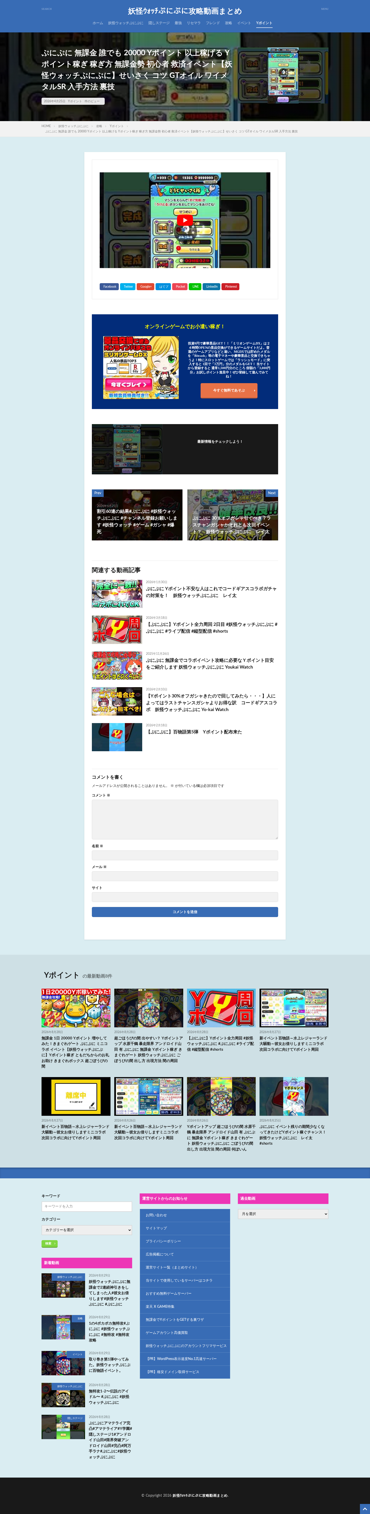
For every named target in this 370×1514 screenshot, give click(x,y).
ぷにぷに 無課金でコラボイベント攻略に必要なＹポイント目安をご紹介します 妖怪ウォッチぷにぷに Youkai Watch (210, 664)
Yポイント (264, 23)
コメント (101, 795)
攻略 (228, 23)
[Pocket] (180, 286)
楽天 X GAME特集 (160, 1306)
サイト (97, 888)
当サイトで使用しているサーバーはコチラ (179, 1280)
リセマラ (194, 23)
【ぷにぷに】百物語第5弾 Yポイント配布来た (194, 732)
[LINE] (195, 286)
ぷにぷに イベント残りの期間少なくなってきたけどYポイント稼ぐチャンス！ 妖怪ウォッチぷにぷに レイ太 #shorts (294, 1135)
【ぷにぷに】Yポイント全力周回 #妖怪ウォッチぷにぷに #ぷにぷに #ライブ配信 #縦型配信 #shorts (220, 1043)
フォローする (220, 448)
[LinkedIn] (211, 286)
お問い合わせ (156, 1215)
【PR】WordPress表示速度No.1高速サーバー (181, 1359)
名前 (97, 846)
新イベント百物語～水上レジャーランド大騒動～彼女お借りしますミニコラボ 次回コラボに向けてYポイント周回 (293, 1043)
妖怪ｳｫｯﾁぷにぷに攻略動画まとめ (185, 11)
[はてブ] (163, 286)
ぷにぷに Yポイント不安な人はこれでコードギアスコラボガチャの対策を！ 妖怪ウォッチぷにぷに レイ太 (211, 592)
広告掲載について (160, 1254)
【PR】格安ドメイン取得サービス (172, 1372)
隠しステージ (159, 23)
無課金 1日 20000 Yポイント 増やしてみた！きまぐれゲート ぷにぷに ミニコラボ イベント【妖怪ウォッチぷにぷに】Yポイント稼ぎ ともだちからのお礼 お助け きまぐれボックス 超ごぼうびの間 (75, 1052)
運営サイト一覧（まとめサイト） (172, 1267)
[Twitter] (127, 286)
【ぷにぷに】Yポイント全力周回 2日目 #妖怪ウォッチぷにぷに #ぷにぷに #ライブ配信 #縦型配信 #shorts (211, 628)
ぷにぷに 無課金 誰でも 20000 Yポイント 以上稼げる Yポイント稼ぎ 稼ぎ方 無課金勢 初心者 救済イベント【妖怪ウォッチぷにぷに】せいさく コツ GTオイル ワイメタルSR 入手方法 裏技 (171, 131)
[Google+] (145, 286)
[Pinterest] (230, 286)
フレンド (213, 23)
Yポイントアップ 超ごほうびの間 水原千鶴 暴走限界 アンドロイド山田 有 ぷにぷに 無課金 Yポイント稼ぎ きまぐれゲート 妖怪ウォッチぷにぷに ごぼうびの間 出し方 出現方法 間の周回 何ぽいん (221, 1138)
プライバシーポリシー (163, 1241)
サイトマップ (156, 1228)
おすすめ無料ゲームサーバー (169, 1293)
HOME (46, 126)
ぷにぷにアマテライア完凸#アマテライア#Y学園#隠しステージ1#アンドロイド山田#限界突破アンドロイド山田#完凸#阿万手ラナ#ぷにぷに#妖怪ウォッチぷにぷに (110, 1440)
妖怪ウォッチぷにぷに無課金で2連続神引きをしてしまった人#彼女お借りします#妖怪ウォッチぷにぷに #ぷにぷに (109, 1293)
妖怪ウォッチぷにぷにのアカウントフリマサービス (186, 1346)
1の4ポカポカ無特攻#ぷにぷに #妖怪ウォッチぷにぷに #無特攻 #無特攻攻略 (109, 1332)
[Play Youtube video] (185, 220)
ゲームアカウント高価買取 (167, 1333)
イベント (244, 23)
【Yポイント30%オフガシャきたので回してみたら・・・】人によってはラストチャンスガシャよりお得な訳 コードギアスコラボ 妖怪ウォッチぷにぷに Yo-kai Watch (211, 703)
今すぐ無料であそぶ (229, 390)
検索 (48, 1243)
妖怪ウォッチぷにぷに (125, 23)
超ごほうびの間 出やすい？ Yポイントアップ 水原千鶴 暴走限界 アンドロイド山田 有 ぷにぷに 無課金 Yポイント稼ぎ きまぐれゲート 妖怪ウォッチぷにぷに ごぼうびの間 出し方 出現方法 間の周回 (148, 1049)
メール (99, 867)
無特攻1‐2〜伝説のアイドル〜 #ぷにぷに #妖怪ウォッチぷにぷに (109, 1396)
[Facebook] (109, 286)
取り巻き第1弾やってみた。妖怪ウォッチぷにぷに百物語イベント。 (109, 1365)
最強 (178, 23)
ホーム (98, 23)
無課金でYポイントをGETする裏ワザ (175, 1320)
